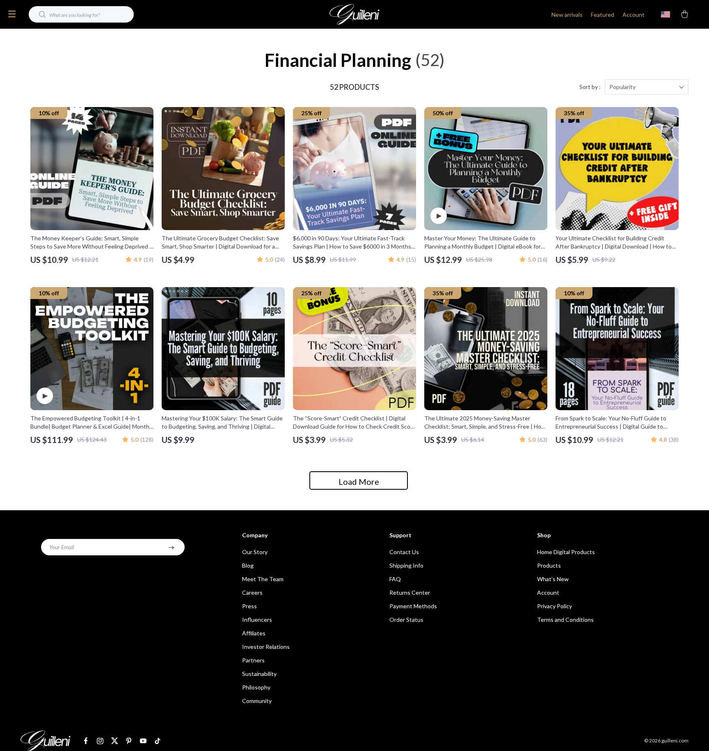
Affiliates (253, 633)
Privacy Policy (554, 606)
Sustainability (259, 673)
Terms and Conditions (565, 619)
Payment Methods (413, 606)
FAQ (395, 578)
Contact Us (404, 551)
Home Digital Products (566, 551)
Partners (253, 660)
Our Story (255, 551)
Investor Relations (266, 646)
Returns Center (409, 592)
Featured (602, 14)
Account (633, 14)
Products (549, 565)
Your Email (61, 546)
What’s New (553, 578)
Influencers (257, 619)
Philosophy (256, 687)
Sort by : (590, 86)
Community (257, 700)
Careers (252, 592)
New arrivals (567, 14)
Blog (248, 565)
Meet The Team (263, 578)
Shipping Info (406, 565)
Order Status (406, 619)
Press (249, 606)
